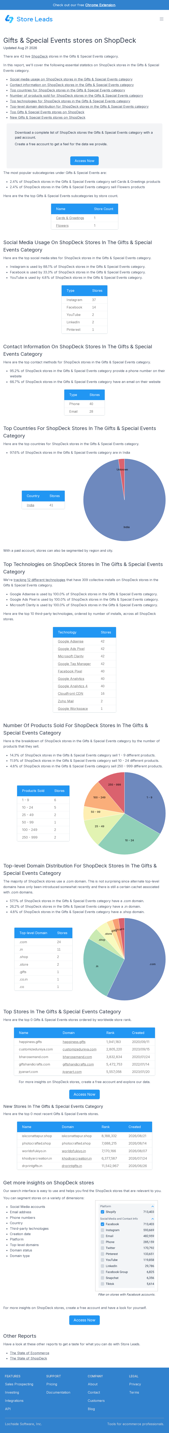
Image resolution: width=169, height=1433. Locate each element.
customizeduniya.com (79, 1049)
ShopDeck (39, 56)
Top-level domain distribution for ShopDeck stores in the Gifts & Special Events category (79, 106)
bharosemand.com (77, 1057)
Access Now (84, 161)
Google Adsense (70, 641)
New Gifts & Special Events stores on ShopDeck (47, 117)
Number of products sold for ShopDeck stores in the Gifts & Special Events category (76, 95)
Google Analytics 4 (73, 686)
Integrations (14, 1401)
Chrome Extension (100, 5)
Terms (134, 1392)
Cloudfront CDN (70, 693)
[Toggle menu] (161, 19)
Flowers (62, 225)
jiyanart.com (72, 1072)
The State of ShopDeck (28, 1358)
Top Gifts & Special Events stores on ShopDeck (47, 112)
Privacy (135, 1384)
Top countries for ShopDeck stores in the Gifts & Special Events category (67, 90)
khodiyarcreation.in (77, 1158)
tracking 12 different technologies (39, 580)
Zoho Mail (66, 701)
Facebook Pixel (70, 671)
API (8, 1409)
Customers (96, 1401)
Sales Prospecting (19, 1384)
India (30, 505)
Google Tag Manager (74, 664)
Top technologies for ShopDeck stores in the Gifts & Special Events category (70, 101)
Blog (91, 1409)
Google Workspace (73, 708)
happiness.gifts (74, 1042)
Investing (12, 1392)
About (92, 1384)
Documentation (58, 1392)
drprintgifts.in (72, 1166)
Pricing (51, 1384)
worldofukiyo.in (74, 1151)
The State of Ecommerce (29, 1353)
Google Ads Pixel (71, 649)
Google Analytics (71, 679)
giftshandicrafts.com (78, 1064)
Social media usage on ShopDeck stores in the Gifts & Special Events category (71, 79)
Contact (94, 1392)
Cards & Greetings (70, 218)
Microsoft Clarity (71, 656)
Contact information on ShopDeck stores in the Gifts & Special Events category (72, 85)
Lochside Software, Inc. (23, 1424)
